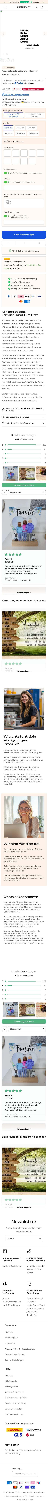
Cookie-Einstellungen (14, 1360)
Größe (24, 123)
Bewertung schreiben (24, 485)
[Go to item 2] (27, 473)
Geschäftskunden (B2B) (15, 1403)
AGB (25, 1496)
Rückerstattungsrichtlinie (16, 1398)
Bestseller (10, 68)
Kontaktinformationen (25, 1500)
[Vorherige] (3, 33)
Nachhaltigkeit (11, 1338)
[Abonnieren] (40, 1238)
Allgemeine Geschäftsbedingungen (20, 1349)
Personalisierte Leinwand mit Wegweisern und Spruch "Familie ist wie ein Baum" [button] (19, 580)
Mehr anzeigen (23, 593)
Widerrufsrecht (39, 1492)
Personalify (13, 1492)
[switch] (6, 173)
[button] (5, 7)
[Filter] (4, 492)
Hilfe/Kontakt (11, 1381)
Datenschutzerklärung (14, 1354)
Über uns (9, 1332)
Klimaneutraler (11, 99)
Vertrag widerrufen (13, 1409)
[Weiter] (44, 33)
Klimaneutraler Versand (22, 285)
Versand (32, 1496)
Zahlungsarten (11, 1386)
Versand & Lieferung (14, 1392)
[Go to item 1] (10, 473)
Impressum (10, 1343)
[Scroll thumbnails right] (43, 473)
